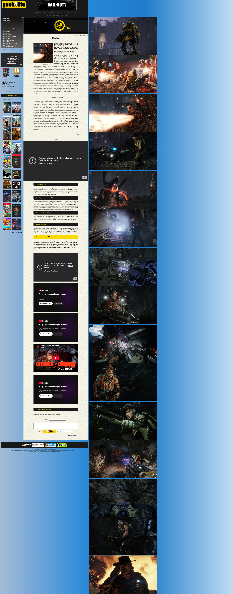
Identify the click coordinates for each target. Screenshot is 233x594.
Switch (66, 15)
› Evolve (56, 139)
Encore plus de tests (17, 232)
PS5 (47, 15)
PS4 (51, 15)
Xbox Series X (56, 15)
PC (44, 15)
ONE (62, 15)
